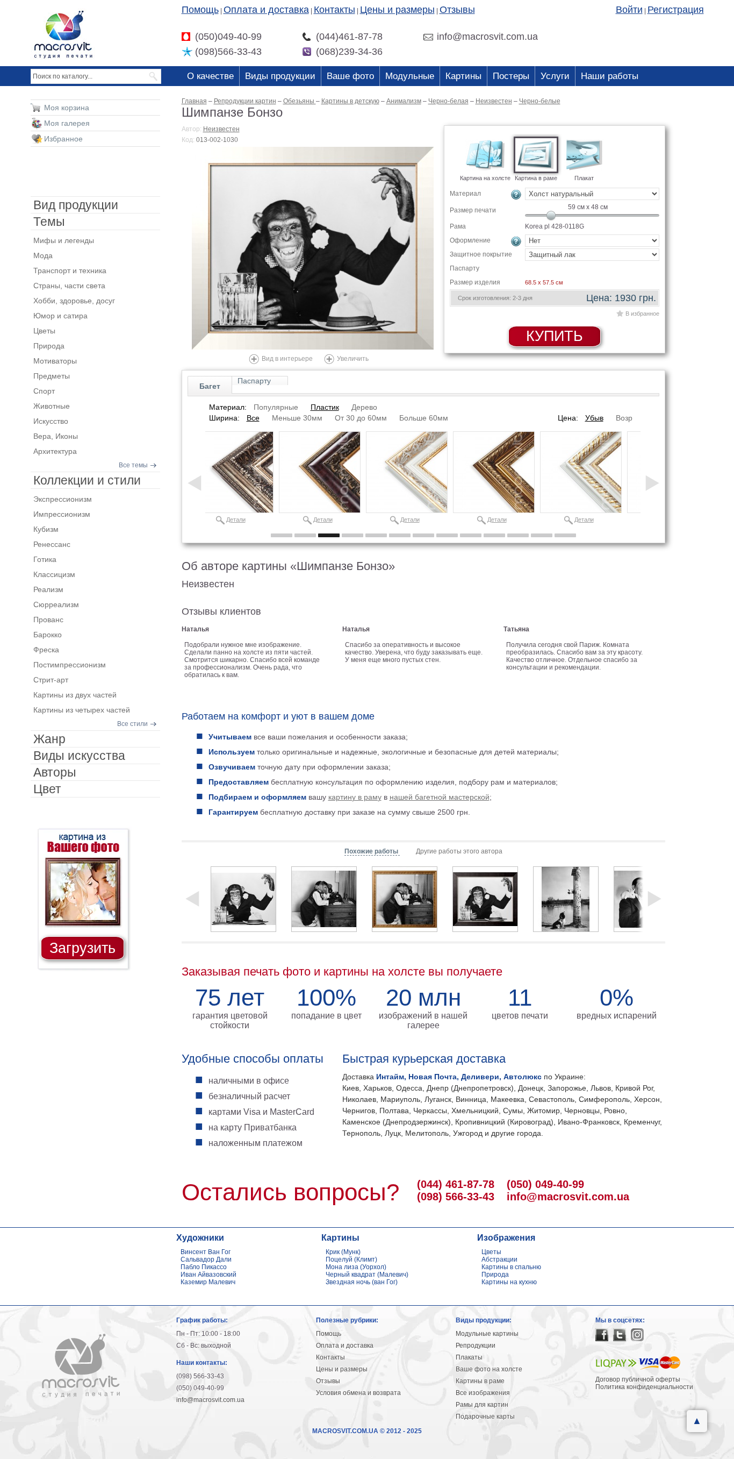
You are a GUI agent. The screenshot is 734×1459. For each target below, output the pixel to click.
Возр (624, 418)
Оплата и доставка (266, 9)
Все (253, 418)
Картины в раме (480, 1381)
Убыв (594, 418)
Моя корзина (66, 107)
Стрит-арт (50, 679)
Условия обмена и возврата (358, 1393)
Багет (209, 386)
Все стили (132, 724)
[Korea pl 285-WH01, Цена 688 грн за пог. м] (581, 472)
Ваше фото (350, 76)
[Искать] (154, 76)
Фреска (46, 649)
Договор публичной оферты (637, 1379)
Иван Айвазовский (208, 1274)
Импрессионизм (61, 514)
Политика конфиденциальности (644, 1387)
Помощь (200, 9)
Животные (51, 406)
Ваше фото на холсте (489, 1369)
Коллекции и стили (87, 480)
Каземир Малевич (208, 1282)
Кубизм (46, 529)
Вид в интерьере (287, 358)
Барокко (47, 634)
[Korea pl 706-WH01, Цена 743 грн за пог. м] (407, 472)
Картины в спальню (511, 1267)
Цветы (44, 330)
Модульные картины (487, 1333)
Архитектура (55, 451)
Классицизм (54, 574)
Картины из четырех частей (81, 710)
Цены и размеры (397, 9)
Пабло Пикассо (204, 1267)
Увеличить (353, 358)
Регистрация (675, 9)
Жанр (49, 739)
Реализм (48, 589)
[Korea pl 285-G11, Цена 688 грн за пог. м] (494, 472)
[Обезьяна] (324, 899)
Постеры (511, 76)
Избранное (63, 138)
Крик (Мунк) (343, 1252)
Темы (49, 222)
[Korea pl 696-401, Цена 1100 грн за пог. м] (233, 472)
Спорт (44, 391)
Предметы (51, 376)
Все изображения (483, 1393)
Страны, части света (69, 285)
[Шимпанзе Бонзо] (313, 248)
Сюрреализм (56, 604)
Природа (48, 345)
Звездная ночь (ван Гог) (362, 1282)
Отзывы (457, 9)
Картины (463, 76)
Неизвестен (221, 129)
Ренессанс (51, 544)
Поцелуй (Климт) (351, 1259)
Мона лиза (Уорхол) (356, 1267)
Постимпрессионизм (69, 664)
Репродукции (475, 1345)
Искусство (50, 421)
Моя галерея (67, 123)
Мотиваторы (55, 361)
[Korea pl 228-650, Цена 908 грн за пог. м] (320, 472)
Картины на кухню (509, 1282)
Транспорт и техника (69, 270)
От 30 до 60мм (361, 418)
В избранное (642, 313)
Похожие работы (372, 851)
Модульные (409, 76)
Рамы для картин (482, 1404)
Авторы (54, 772)
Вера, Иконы (55, 436)
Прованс (48, 619)
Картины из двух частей (75, 695)
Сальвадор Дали (206, 1259)
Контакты (334, 9)
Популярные (276, 407)
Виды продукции (280, 76)
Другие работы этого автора (459, 851)
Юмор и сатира (60, 315)
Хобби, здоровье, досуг (74, 300)
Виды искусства (79, 756)
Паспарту (254, 380)
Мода (43, 255)
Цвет (47, 789)
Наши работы (609, 76)
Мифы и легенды (63, 240)
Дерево (364, 407)
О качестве (210, 76)
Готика (44, 559)
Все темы (133, 465)
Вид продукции (75, 205)
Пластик (325, 407)
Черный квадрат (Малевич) (367, 1274)
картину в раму (355, 797)
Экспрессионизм (62, 499)
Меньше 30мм (297, 418)
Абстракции (499, 1259)
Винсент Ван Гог (206, 1252)
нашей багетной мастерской (440, 797)
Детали (236, 519)
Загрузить (82, 948)
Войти (629, 9)
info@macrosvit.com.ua (568, 1196)
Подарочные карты (485, 1416)
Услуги (555, 76)
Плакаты (469, 1357)
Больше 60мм (423, 418)
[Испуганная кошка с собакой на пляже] (566, 899)
